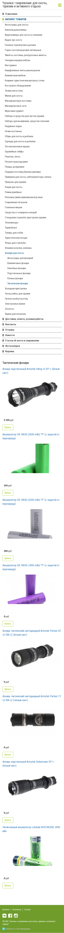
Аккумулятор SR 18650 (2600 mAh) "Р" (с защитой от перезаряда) (31, 436)
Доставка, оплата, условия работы (24, 318)
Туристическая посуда (16, 237)
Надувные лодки (13, 126)
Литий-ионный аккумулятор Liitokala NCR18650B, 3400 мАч (31, 829)
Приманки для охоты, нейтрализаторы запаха (28, 176)
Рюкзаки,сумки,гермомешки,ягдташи (24, 197)
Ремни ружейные (13, 192)
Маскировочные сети (15, 105)
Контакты (10, 324)
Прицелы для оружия (15, 182)
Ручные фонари (15, 278)
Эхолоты (9, 308)
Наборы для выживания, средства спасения (27, 121)
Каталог (6, 909)
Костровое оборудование (18, 85)
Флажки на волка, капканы (18, 247)
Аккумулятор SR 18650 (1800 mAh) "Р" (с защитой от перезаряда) (31, 567)
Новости (10, 335)
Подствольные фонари (19, 273)
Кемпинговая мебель (15, 75)
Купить (8, 427)
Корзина (9, 351)
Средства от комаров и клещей (21, 212)
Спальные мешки (13, 207)
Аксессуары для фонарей (20, 258)
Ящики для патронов (15, 313)
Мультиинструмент (14, 110)
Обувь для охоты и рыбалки (19, 136)
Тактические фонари (17, 283)
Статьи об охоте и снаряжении (22, 340)
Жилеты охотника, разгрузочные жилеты (25, 55)
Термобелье (11, 227)
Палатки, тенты (12, 156)
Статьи (27, 909)
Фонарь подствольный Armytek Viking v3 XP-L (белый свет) (30, 370)
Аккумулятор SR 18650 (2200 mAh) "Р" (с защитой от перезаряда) (31, 501)
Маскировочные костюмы (18, 100)
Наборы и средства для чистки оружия (24, 116)
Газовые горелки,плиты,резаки (20, 45)
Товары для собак (14, 232)
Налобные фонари (16, 268)
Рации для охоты (13, 187)
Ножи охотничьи (13, 131)
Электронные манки (15, 303)
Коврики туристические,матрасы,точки (24, 80)
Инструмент (11, 65)
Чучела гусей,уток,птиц (16, 298)
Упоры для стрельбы (15, 242)
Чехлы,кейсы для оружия (17, 293)
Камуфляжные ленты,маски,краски (22, 70)
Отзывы (9, 329)
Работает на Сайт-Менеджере (18, 929)
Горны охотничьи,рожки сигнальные (23, 50)
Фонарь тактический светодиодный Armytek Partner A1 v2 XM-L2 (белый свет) (31, 632)
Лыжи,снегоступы (14, 90)
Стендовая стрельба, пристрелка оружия (25, 217)
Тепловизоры (11, 222)
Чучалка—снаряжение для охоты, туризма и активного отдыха (24, 4)
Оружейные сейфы (14, 151)
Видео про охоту (13, 39)
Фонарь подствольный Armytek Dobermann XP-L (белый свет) (28, 763)
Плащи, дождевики (14, 166)
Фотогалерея (12, 345)
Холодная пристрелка (16, 288)
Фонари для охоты (14, 253)
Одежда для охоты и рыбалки (20, 141)
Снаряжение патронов (16, 202)
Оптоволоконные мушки (17, 146)
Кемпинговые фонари (18, 263)
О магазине (11, 13)
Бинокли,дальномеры (16, 29)
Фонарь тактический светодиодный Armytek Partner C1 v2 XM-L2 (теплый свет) (31, 698)
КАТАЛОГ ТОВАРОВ (15, 19)
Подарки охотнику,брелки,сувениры (23, 171)
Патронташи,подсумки (16, 161)
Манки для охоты (14, 95)
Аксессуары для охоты (16, 24)
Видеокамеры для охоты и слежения (23, 34)
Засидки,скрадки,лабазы (17, 60)
